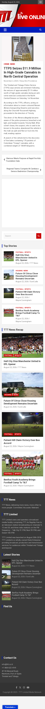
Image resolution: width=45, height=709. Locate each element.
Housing (19, 271)
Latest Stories (12, 554)
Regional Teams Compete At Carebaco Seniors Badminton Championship (23, 170)
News (12, 64)
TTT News (34, 263)
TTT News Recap (13, 329)
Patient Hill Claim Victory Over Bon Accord (28, 293)
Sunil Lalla (34, 282)
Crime (6, 64)
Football (20, 252)
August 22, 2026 (22, 263)
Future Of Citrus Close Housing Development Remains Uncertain (27, 276)
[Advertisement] (22, 203)
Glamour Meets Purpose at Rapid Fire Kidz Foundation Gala (23, 159)
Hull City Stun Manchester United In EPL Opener (26, 257)
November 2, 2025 (11, 81)
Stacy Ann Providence (28, 81)
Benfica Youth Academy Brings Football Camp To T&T (28, 313)
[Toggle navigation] (5, 30)
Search (38, 236)
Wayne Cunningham (24, 300)
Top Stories (10, 245)
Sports (27, 252)
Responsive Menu (40, 2)
